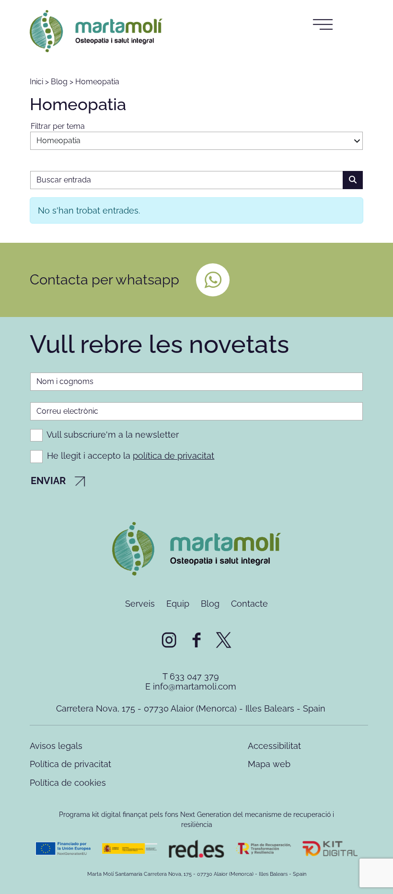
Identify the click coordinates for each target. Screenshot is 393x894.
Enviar (49, 481)
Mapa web (269, 764)
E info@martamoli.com (190, 686)
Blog (59, 81)
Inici (36, 81)
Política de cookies (68, 783)
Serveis (140, 604)
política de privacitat (173, 456)
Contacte (249, 604)
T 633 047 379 (190, 676)
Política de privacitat (70, 764)
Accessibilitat (274, 746)
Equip (177, 604)
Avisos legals (56, 746)
